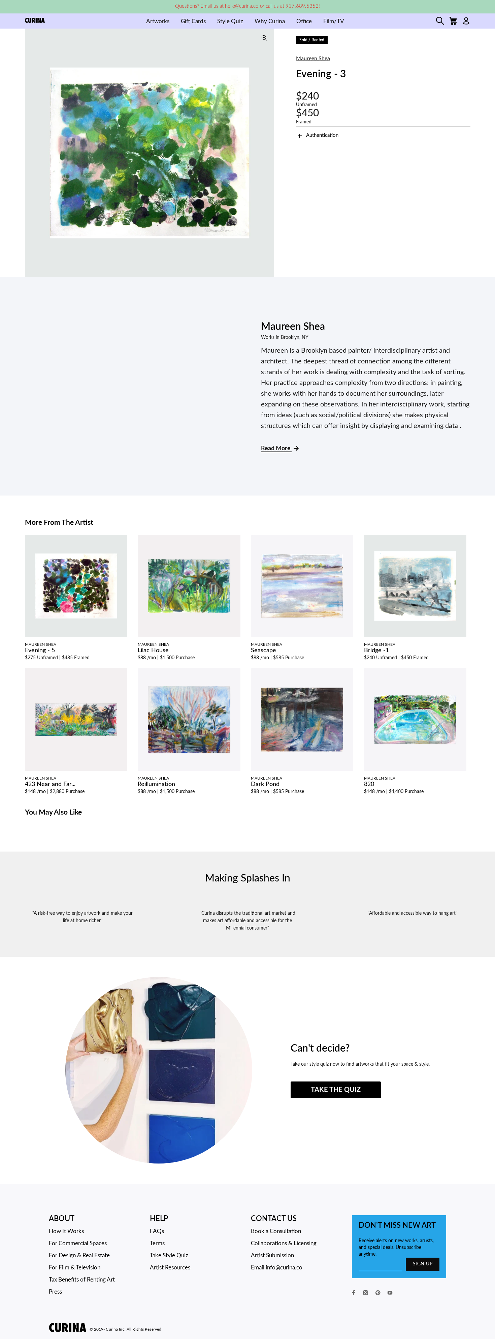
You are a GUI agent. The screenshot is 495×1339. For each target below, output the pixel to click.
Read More (276, 448)
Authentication (322, 135)
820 (369, 784)
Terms (157, 1243)
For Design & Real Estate (79, 1255)
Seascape (263, 650)
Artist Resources (170, 1267)
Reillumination (156, 784)
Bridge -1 (376, 650)
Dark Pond (265, 784)
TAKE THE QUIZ (336, 1090)
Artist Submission (272, 1255)
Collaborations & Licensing (284, 1243)
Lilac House (153, 650)
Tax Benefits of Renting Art (82, 1280)
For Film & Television (74, 1267)
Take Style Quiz (169, 1255)
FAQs (157, 1231)
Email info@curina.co (276, 1267)
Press (55, 1292)
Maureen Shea (313, 58)
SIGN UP (422, 1264)
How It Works (66, 1231)
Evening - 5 (40, 650)
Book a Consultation (276, 1231)
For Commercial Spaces (78, 1243)
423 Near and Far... (50, 784)
